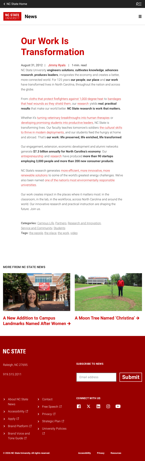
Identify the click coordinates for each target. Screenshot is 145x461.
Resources (116, 453)
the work (63, 233)
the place (50, 233)
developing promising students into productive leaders (57, 122)
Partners (60, 223)
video (74, 233)
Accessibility (84, 453)
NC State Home (17, 4)
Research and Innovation (84, 223)
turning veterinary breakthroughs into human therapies (73, 118)
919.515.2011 (12, 374)
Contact (47, 399)
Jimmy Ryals (57, 65)
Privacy (100, 453)
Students (59, 228)
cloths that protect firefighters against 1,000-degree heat (66, 99)
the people (36, 233)
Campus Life (45, 223)
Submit (130, 377)
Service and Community (36, 228)
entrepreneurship (32, 156)
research (83, 103)
